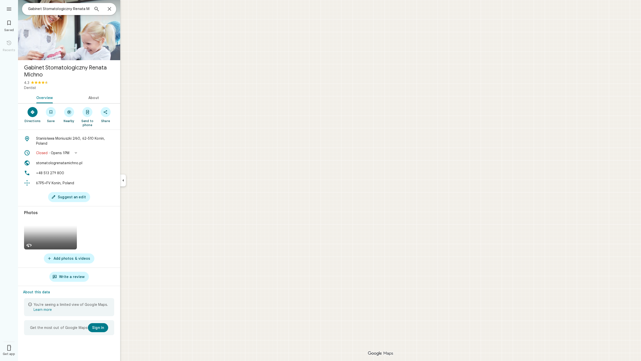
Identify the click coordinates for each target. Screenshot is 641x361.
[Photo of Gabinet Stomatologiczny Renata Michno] (69, 30)
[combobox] (59, 9)
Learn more (43, 309)
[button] (69, 153)
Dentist (30, 87)
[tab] (43, 97)
